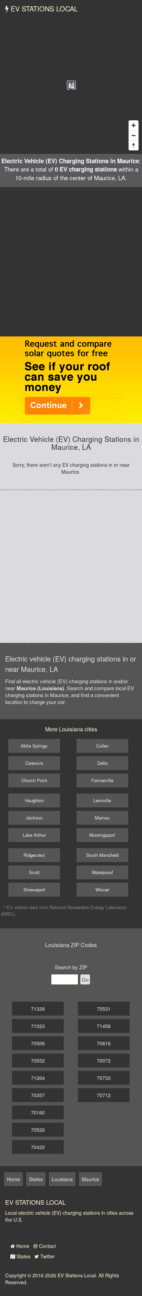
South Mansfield (102, 855)
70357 (38, 1095)
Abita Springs (34, 745)
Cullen (102, 745)
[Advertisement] (71, 262)
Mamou (102, 817)
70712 (104, 1095)
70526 (38, 1129)
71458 (104, 1025)
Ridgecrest (34, 855)
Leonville (102, 800)
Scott (34, 872)
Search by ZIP (71, 967)
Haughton (34, 800)
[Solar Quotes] (71, 379)
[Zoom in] (134, 125)
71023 (38, 1025)
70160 (38, 1112)
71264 (38, 1077)
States (22, 1256)
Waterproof (102, 872)
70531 (104, 1008)
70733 (104, 1077)
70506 (38, 1043)
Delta (102, 763)
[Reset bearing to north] (134, 145)
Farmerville (102, 780)
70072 (104, 1060)
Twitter (47, 1256)
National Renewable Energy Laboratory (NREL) (64, 910)
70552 (38, 1060)
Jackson (34, 817)
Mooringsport (102, 835)
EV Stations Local (43, 8)
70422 (38, 1147)
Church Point (34, 780)
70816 (104, 1043)
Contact (47, 1245)
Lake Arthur (34, 835)
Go (85, 979)
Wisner (102, 889)
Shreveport (34, 889)
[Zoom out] (134, 135)
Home (22, 1245)
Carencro (34, 763)
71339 (38, 1008)
